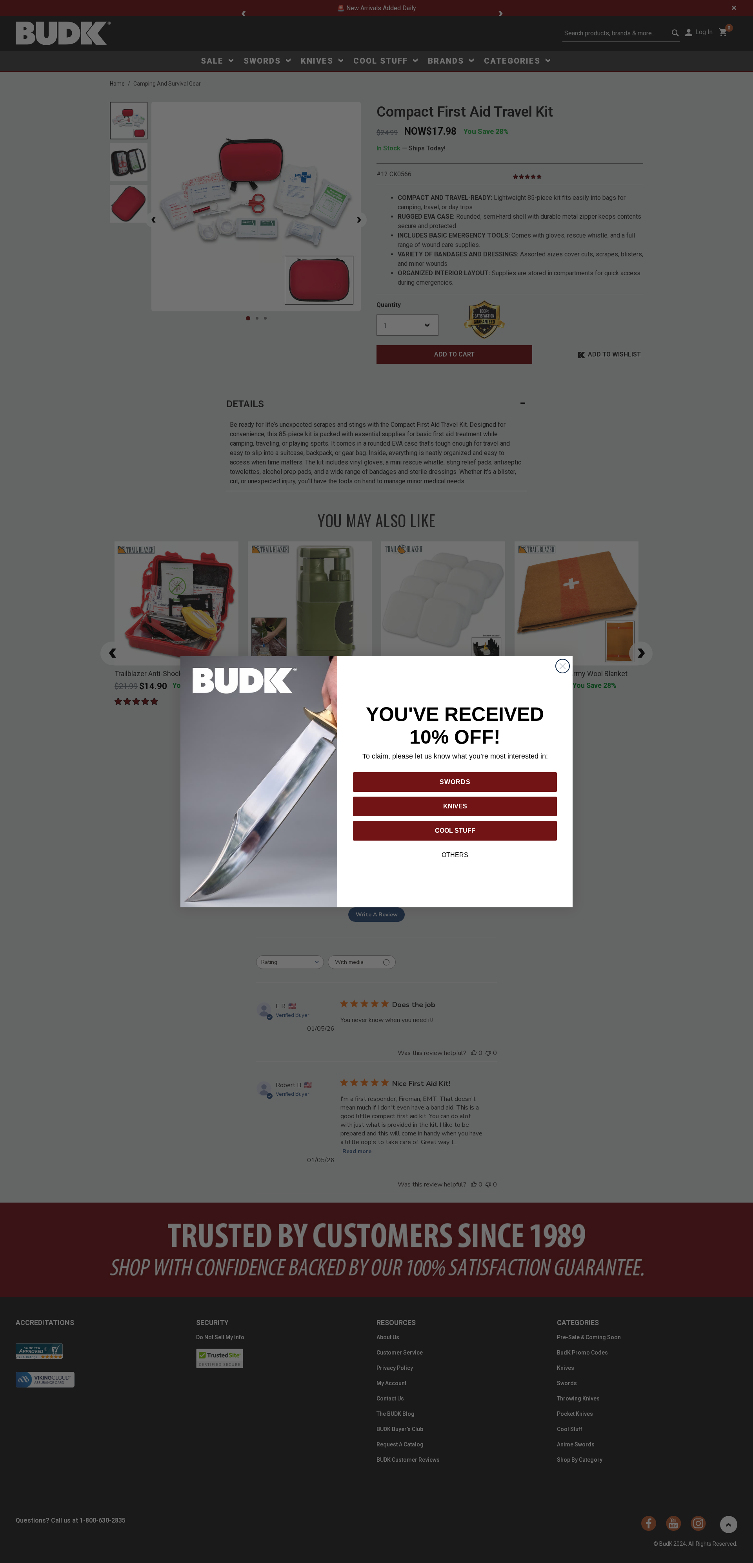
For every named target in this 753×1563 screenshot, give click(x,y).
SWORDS (455, 782)
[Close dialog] (562, 666)
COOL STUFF (455, 830)
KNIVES (455, 806)
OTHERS (455, 855)
